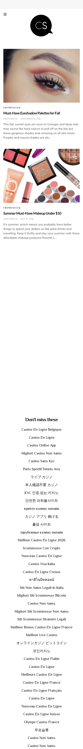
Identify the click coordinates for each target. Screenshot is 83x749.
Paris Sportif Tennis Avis (41, 469)
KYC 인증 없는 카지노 (41, 493)
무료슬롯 (42, 730)
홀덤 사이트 (41, 524)
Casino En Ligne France (41, 683)
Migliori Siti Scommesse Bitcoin (41, 596)
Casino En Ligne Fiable (42, 659)
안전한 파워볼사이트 (41, 501)
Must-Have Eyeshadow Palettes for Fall (31, 113)
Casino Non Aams (41, 604)
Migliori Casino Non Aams (41, 453)
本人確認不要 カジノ (41, 485)
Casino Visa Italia (41, 564)
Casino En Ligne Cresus (41, 572)
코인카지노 (41, 651)
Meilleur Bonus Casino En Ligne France (41, 627)
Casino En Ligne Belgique (41, 430)
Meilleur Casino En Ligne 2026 (42, 540)
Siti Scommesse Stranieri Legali (41, 619)
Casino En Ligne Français (41, 691)
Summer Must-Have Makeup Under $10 (32, 213)
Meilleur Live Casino (41, 635)
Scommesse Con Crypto (41, 548)
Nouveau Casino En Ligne (41, 556)
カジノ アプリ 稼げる (41, 517)
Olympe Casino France (41, 722)
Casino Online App (41, 445)
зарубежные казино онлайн (41, 532)
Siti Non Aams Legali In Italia (42, 588)
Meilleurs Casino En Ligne (41, 675)
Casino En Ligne (41, 438)
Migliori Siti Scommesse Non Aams (42, 612)
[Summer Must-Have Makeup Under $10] (41, 176)
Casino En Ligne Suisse (41, 714)
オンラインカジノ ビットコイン (41, 643)
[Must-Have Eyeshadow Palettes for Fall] (41, 76)
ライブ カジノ (42, 477)
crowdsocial (12, 108)
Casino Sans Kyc (42, 461)
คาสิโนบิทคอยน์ (41, 580)
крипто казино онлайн (41, 509)
